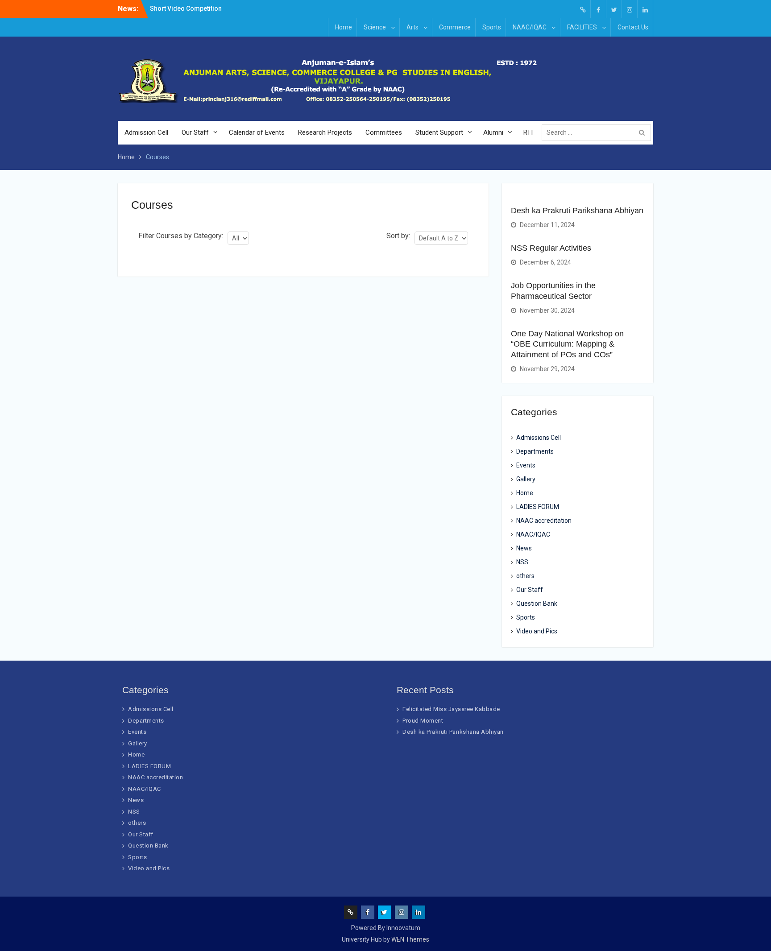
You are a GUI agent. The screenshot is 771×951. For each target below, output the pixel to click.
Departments (535, 451)
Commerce (455, 27)
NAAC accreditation (544, 520)
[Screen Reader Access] (582, 9)
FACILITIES (582, 27)
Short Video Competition (186, 8)
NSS (522, 562)
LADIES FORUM (537, 506)
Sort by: (398, 236)
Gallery (525, 479)
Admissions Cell (538, 437)
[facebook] (598, 9)
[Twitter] (613, 9)
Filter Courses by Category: (180, 236)
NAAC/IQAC (530, 27)
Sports (491, 27)
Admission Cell (146, 132)
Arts (412, 27)
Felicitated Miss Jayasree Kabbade (451, 709)
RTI (528, 132)
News (524, 548)
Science (375, 27)
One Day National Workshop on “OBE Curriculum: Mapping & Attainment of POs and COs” (567, 344)
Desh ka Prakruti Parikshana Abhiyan (577, 210)
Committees (383, 132)
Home (343, 27)
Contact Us (633, 27)
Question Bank (536, 603)
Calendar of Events (257, 132)
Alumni (493, 132)
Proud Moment (422, 720)
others (525, 575)
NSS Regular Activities (551, 248)
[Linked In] (645, 9)
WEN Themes (410, 939)
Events (525, 465)
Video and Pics (536, 631)
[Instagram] (629, 9)
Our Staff (195, 132)
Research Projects (325, 132)
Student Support (439, 132)
